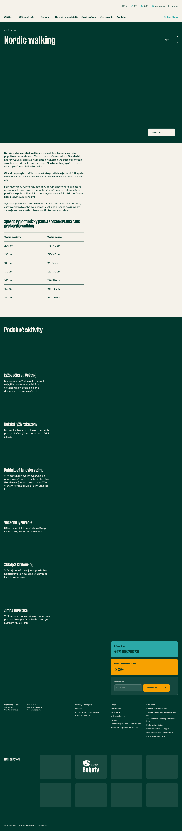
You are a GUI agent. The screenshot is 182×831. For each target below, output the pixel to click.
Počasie (114, 705)
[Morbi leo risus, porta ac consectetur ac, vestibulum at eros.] (46, 73)
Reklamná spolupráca (155, 736)
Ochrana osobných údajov (157, 729)
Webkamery (116, 709)
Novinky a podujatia (66, 17)
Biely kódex (151, 705)
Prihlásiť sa (152, 688)
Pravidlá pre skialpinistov (156, 709)
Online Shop (171, 17)
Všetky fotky (157, 132)
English (175, 6)
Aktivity (7, 30)
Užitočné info (26, 17)
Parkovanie (115, 712)
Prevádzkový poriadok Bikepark (124, 727)
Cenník (45, 17)
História (114, 720)
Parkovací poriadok (154, 725)
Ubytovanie (106, 17)
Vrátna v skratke (118, 716)
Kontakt (121, 17)
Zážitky (8, 17)
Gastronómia (88, 17)
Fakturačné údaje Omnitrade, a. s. (160, 733)
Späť (167, 40)
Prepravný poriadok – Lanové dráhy (126, 724)
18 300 (119, 668)
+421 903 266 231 (126, 650)
